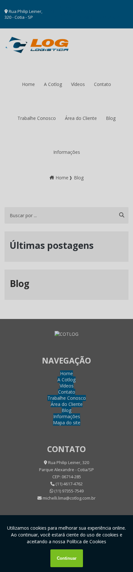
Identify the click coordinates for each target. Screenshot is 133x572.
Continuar (67, 558)
